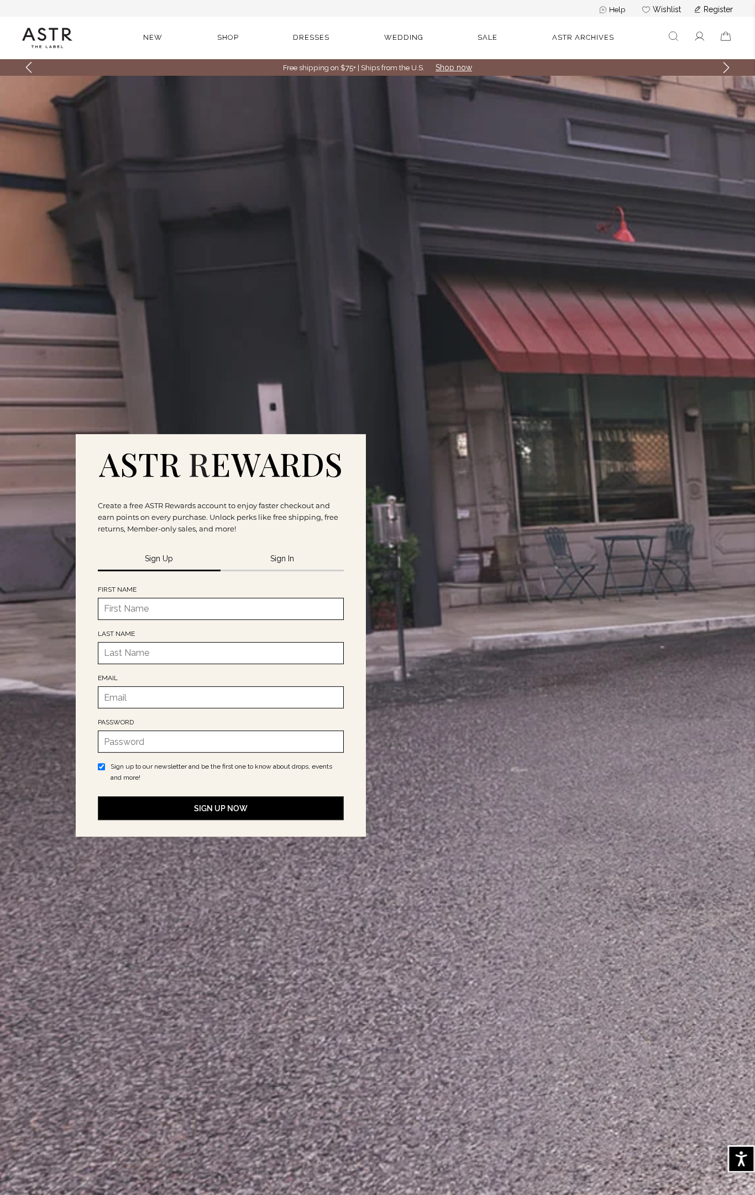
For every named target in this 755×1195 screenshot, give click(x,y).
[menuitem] (612, 9)
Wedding (403, 37)
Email (108, 678)
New (152, 37)
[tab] (159, 559)
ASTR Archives (583, 37)
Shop (228, 37)
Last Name (116, 634)
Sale (487, 37)
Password (116, 722)
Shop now (454, 67)
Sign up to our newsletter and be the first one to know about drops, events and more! (221, 772)
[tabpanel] (221, 702)
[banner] (377, 38)
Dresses (311, 37)
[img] (221, 464)
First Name (117, 589)
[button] (673, 38)
